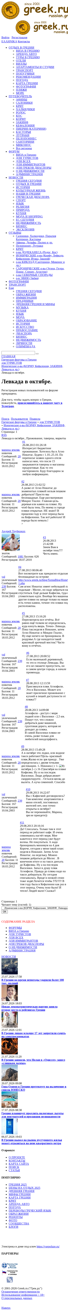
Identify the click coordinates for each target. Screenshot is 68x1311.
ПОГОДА (15, 1207)
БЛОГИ (13, 1226)
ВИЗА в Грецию (19, 931)
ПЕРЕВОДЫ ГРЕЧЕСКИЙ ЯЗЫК (30, 1210)
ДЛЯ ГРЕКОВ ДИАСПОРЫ (26, 944)
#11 (22, 822)
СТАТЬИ (14, 1170)
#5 (23, 613)
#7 (27, 679)
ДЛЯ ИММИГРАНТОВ (23, 940)
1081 (21, 556)
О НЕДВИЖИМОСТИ (23, 947)
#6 (27, 652)
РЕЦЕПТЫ (16, 1217)
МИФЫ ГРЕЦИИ (20, 1194)
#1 (23, 441)
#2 (22, 481)
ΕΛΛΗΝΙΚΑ (9, 41)
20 (19, 456)
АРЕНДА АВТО (19, 1204)
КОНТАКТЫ (17, 1160)
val (3, 576)
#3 (44, 537)
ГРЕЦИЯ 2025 (18, 1184)
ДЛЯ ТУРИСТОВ (20, 934)
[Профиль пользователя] (11, 550)
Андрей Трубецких (13, 531)
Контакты (24, 41)
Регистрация (19, 37)
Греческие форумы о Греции (19, 422)
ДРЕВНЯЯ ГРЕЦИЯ (21, 1191)
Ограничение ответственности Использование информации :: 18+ (23, 1293)
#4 (19, 567)
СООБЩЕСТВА (19, 1223)
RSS (4, 435)
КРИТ (12, 1200)
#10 (28, 789)
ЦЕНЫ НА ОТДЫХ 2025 (24, 1187)
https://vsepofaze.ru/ (48, 1246)
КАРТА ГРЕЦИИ (20, 1197)
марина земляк (11, 449)
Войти (5, 37)
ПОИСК (14, 1167)
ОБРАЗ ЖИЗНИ (19, 1213)
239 (4, 586)
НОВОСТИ (8, 956)
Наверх (6, 1307)
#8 (26, 706)
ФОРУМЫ (15, 927)
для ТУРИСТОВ (50, 422)
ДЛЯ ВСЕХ (16, 937)
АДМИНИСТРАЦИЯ (22, 950)
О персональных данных (16, 1298)
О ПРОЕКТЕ (17, 1157)
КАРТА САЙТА (19, 1163)
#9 (22, 746)
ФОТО (13, 1220)
